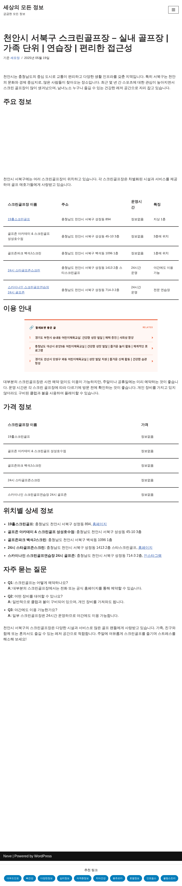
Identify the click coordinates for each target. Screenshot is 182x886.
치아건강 (101, 878)
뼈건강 (29, 878)
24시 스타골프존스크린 (24, 270)
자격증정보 (83, 878)
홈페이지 (100, 524)
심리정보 (64, 878)
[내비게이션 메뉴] (173, 10)
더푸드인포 (13, 878)
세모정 (15, 58)
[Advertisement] (91, 143)
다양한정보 (46, 878)
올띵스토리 (169, 878)
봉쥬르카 (118, 878)
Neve (7, 856)
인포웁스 (151, 878)
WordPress (43, 856)
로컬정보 (134, 878)
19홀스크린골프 (19, 219)
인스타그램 (153, 555)
